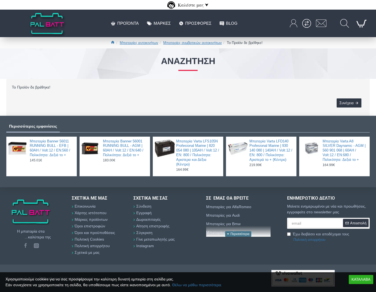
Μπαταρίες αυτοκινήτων (139, 43)
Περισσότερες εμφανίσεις (33, 126)
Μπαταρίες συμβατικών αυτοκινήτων (192, 43)
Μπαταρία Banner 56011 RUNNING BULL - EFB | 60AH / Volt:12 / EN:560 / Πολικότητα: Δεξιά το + (50, 148)
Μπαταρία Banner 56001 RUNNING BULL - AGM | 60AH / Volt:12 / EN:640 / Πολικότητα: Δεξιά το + (123, 148)
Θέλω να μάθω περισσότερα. (197, 285)
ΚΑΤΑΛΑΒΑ (361, 279)
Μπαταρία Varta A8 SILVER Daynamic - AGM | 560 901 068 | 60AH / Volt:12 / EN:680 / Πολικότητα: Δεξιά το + (344, 150)
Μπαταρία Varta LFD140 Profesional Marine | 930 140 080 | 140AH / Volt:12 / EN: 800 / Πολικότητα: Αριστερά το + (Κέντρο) (270, 150)
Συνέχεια (346, 103)
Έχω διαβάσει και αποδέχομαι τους (321, 237)
